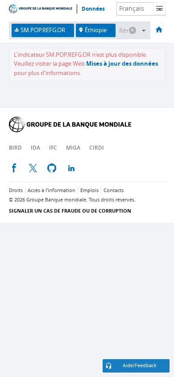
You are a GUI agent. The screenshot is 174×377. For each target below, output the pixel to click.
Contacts (114, 190)
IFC (53, 147)
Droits (16, 190)
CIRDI (96, 147)
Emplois (89, 190)
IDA (35, 147)
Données (93, 9)
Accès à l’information (51, 190)
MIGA (73, 147)
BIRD (15, 147)
